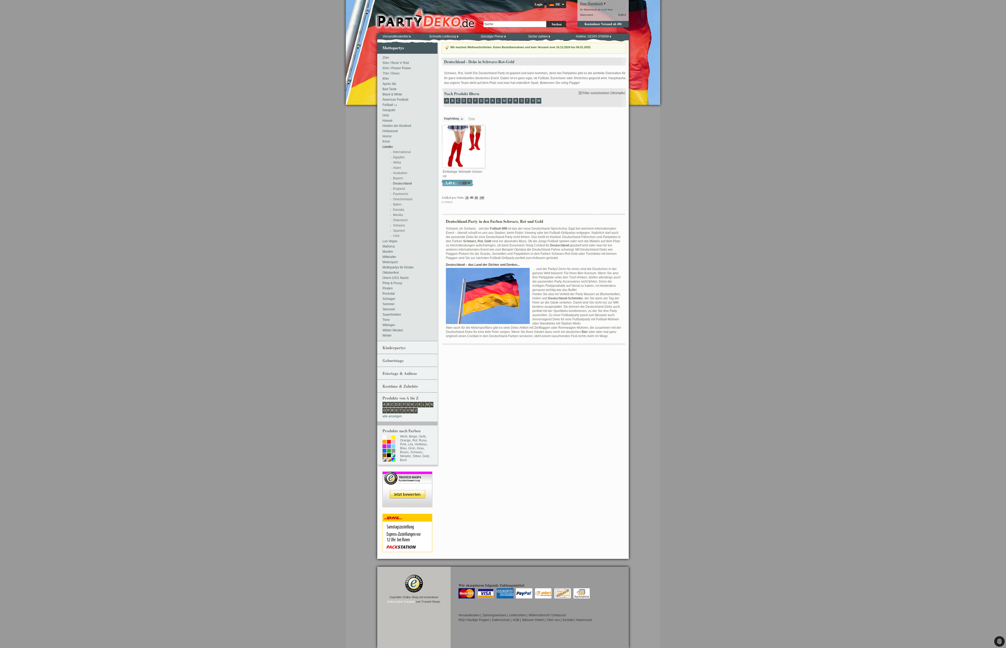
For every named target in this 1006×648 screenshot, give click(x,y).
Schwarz (416, 452)
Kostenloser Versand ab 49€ (603, 24)
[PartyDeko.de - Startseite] (425, 18)
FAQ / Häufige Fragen (473, 620)
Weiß (403, 436)
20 (466, 197)
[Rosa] (393, 442)
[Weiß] (384, 438)
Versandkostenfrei (395, 36)
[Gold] (389, 460)
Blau (403, 448)
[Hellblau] (393, 447)
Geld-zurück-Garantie (401, 601)
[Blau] (384, 451)
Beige (413, 436)
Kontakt (568, 620)
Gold (425, 456)
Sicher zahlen (538, 36)
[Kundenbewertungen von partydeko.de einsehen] (407, 474)
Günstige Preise (492, 36)
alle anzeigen (392, 416)
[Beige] (389, 438)
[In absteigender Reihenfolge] (463, 118)
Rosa (423, 440)
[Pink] (384, 447)
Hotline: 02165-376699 (592, 36)
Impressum (584, 620)
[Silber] (384, 460)
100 (481, 197)
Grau (420, 448)
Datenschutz (501, 620)
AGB (516, 620)
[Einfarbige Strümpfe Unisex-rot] (463, 146)
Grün (411, 448)
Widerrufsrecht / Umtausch (547, 615)
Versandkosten (469, 615)
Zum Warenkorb (591, 3)
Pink (403, 444)
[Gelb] (393, 438)
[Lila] (389, 447)
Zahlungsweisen (494, 615)
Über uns (553, 620)
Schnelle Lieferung (442, 36)
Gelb (422, 436)
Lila (410, 444)
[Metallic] (393, 455)
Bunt (403, 460)
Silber (417, 456)
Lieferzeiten (517, 615)
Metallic (405, 456)
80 (476, 197)
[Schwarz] (389, 455)
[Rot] (389, 442)
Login (539, 4)
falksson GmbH (533, 620)
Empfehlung (451, 118)
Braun (404, 452)
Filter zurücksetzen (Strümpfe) (604, 93)
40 (471, 197)
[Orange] (384, 442)
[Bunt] (393, 460)
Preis (471, 118)
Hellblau (421, 444)
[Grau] (393, 451)
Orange (405, 440)
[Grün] (389, 451)
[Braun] (384, 455)
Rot (414, 440)
